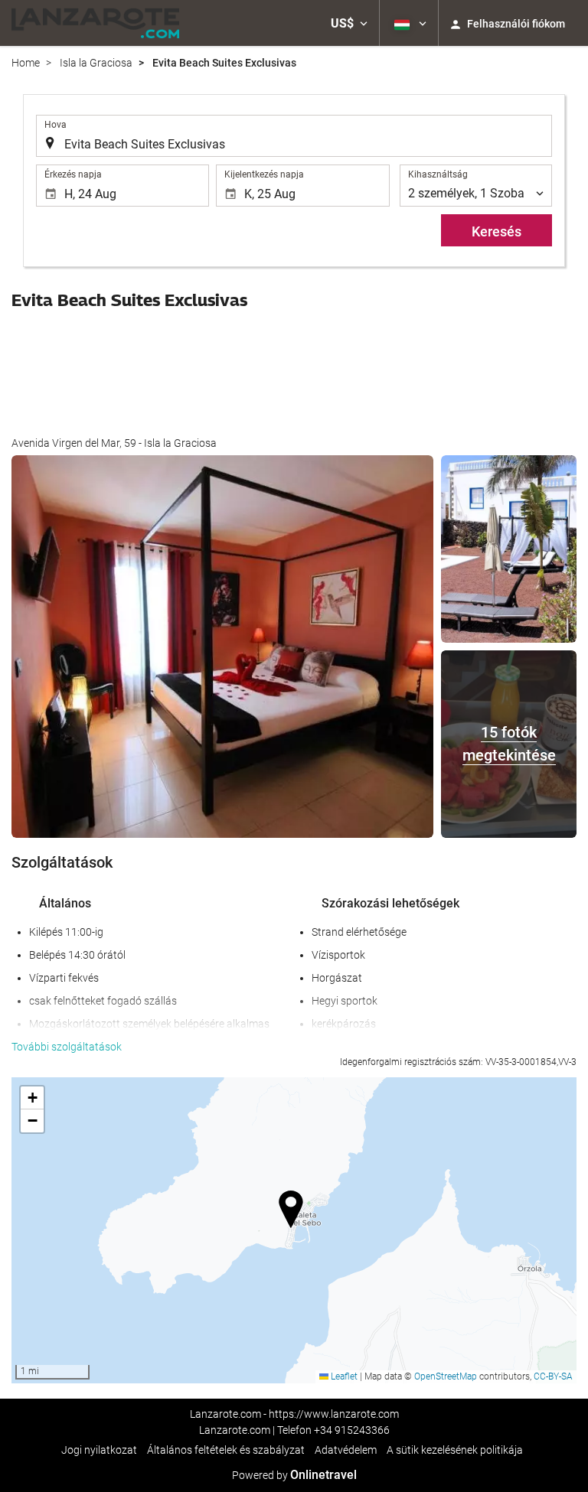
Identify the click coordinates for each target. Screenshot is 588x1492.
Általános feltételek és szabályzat (226, 1450)
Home (25, 63)
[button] (349, 23)
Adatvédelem (346, 1450)
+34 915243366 (352, 1430)
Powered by (294, 1475)
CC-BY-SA (553, 1376)
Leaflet (343, 1376)
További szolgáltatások (66, 1047)
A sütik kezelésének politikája (455, 1450)
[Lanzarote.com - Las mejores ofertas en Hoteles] (95, 23)
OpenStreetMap (445, 1376)
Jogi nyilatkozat (99, 1450)
